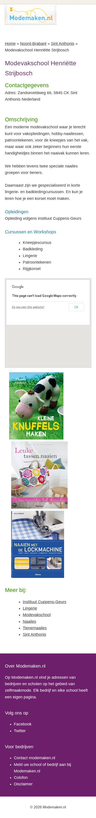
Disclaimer (23, 784)
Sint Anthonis (62, 43)
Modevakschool (37, 615)
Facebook (22, 724)
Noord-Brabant (33, 43)
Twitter (20, 731)
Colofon (21, 777)
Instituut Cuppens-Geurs (44, 602)
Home (10, 43)
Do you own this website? (28, 307)
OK (76, 307)
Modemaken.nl (31, 14)
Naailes (29, 621)
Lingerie (30, 608)
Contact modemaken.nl (34, 758)
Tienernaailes (35, 628)
